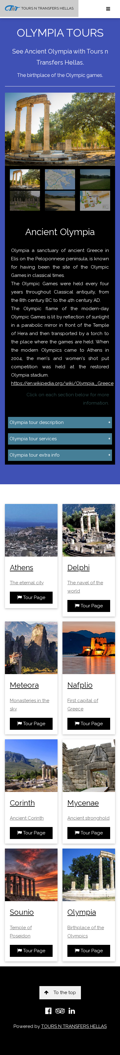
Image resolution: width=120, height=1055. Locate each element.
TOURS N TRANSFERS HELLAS (47, 8)
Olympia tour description (37, 422)
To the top (65, 992)
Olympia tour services (33, 439)
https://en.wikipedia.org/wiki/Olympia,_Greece (62, 383)
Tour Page (33, 597)
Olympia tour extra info (35, 455)
